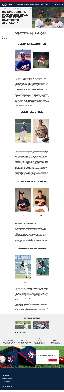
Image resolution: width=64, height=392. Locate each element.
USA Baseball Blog (7, 8)
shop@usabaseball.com (55, 343)
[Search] (57, 4)
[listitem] (2, 38)
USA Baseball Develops (6, 381)
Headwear (26, 4)
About (46, 4)
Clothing (32, 4)
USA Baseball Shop (5, 373)
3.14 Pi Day (36, 331)
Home (3, 8)
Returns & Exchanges (5, 376)
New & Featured (20, 4)
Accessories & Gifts (39, 4)
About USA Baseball (5, 375)
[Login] (59, 4)
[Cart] (61, 4)
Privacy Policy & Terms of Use (7, 378)
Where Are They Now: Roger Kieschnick (21, 331)
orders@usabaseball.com (39, 343)
